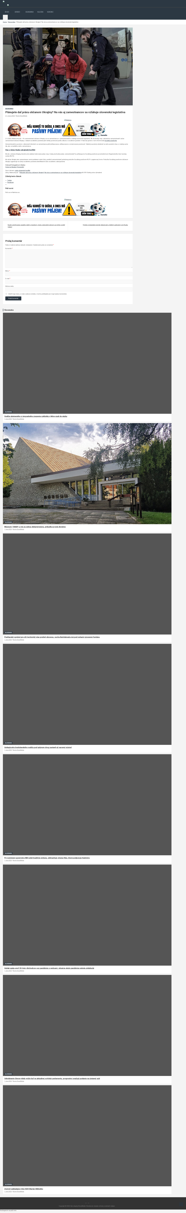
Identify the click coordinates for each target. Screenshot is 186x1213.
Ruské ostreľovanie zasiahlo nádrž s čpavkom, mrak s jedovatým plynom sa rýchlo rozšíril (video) (36, 226)
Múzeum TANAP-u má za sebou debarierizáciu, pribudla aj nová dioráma (35, 527)
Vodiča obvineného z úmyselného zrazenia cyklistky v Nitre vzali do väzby (35, 416)
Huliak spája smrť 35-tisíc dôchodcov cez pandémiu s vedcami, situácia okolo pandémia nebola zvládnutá (49, 968)
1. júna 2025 (8, 419)
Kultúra (40, 12)
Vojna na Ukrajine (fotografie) (14, 167)
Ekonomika (30, 12)
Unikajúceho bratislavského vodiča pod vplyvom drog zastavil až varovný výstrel (38, 747)
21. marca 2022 (10, 116)
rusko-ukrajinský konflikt (22, 170)
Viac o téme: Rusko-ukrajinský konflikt (20, 150)
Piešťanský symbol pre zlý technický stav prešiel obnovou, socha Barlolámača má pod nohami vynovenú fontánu (52, 637)
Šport (7, 12)
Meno (7, 271)
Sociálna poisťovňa (111, 140)
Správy (17, 12)
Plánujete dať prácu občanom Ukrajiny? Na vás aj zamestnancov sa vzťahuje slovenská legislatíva (50, 172)
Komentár (9, 248)
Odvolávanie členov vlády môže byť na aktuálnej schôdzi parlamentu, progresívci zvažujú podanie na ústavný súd (52, 1078)
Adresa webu (9, 286)
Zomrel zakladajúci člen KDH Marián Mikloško (23, 1189)
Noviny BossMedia (21, 116)
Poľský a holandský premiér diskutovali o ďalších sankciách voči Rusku (105, 225)
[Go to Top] (181, 1204)
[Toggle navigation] (5, 17)
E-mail (7, 278)
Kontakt (50, 12)
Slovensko (8, 411)
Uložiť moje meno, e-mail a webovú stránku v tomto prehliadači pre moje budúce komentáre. (37, 294)
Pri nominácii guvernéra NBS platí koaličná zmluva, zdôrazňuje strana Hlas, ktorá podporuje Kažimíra (47, 858)
